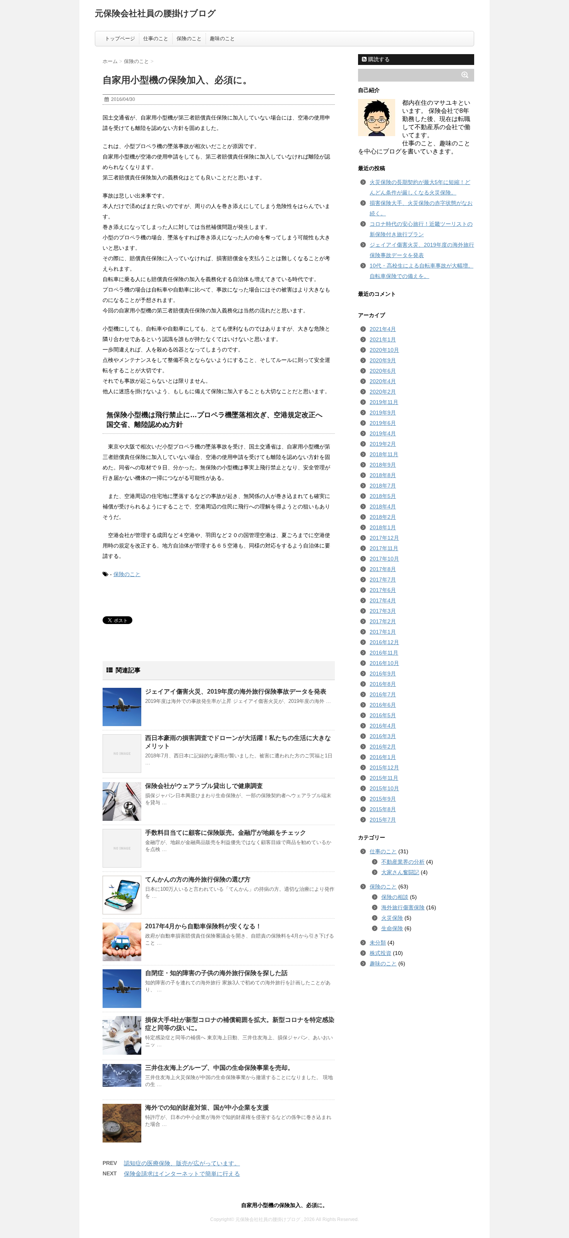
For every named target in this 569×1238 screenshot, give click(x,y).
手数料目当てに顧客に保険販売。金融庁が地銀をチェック (225, 832)
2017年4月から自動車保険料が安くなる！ (203, 926)
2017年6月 (383, 590)
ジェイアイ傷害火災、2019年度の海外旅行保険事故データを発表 (235, 691)
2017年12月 (384, 538)
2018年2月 (383, 517)
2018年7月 (383, 486)
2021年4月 (383, 329)
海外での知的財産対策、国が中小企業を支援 (207, 1107)
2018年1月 (383, 527)
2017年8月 (383, 569)
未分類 (378, 943)
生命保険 (392, 928)
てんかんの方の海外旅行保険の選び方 (197, 879)
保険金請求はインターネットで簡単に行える (182, 1173)
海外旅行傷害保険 (403, 907)
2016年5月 (383, 715)
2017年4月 (383, 600)
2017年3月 (383, 611)
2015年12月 (384, 767)
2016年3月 (383, 736)
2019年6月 (383, 423)
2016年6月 (383, 705)
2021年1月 (383, 339)
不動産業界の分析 (403, 862)
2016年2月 (383, 746)
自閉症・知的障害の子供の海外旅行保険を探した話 (216, 973)
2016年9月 (383, 673)
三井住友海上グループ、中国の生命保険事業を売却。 (219, 1067)
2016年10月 (384, 663)
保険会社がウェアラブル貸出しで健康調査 (204, 786)
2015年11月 (384, 778)
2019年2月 (383, 444)
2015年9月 (383, 799)
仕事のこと (155, 38)
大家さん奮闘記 (400, 872)
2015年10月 (384, 788)
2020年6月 (383, 371)
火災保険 (392, 918)
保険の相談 (394, 897)
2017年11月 (384, 548)
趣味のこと (222, 38)
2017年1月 (383, 632)
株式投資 (380, 953)
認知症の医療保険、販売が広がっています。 (182, 1163)
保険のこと (189, 38)
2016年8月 (383, 684)
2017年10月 (384, 559)
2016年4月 (383, 726)
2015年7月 (383, 820)
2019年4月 (383, 433)
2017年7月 (383, 579)
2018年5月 (383, 496)
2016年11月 (384, 653)
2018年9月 (383, 465)
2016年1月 (383, 757)
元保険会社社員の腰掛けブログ (155, 13)
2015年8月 (383, 809)
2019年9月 (383, 412)
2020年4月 (383, 381)
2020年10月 (384, 350)
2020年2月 (383, 392)
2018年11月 (384, 454)
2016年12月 (384, 642)
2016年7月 (383, 694)
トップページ (120, 38)
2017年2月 (383, 621)
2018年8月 (383, 475)
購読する (378, 59)
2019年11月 (384, 402)
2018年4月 (383, 506)
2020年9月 (383, 360)
